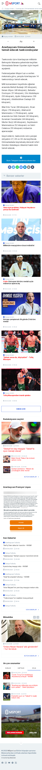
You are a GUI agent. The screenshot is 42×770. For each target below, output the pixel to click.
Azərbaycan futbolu (12, 542)
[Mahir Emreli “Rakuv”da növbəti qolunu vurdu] (6, 459)
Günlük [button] (8, 668)
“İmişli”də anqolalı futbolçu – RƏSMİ (16, 577)
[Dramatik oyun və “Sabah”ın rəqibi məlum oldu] (6, 696)
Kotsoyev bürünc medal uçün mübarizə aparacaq (18, 282)
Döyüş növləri (8, 36)
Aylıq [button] (34, 668)
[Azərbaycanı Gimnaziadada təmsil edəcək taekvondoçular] (21, 22)
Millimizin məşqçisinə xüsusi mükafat (18, 245)
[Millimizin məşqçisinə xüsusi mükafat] (21, 230)
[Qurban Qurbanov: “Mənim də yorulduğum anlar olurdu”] (6, 469)
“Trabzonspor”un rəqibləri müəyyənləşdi (18, 598)
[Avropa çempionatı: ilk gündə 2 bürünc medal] (21, 303)
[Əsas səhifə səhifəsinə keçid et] (2, 8)
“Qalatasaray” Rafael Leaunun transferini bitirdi (20, 556)
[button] (39, 3)
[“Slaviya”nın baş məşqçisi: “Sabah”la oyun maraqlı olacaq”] (21, 433)
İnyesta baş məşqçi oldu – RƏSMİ (15, 566)
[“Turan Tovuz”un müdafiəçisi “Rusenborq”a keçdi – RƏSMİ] (6, 675)
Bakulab (13, 758)
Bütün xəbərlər (30, 477)
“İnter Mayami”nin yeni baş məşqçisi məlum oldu (21, 587)
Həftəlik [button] (21, 668)
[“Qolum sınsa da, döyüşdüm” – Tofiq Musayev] (21, 341)
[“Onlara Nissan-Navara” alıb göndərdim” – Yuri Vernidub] (21, 631)
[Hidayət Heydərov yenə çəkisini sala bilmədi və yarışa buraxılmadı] (21, 192)
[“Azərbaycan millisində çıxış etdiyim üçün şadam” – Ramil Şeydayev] (6, 686)
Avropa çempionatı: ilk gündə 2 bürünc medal (19, 320)
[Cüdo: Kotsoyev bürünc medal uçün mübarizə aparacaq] (21, 266)
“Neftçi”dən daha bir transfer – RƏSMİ (17, 545)
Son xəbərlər (31, 610)
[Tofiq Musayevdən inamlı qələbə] (21, 380)
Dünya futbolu (10, 553)
